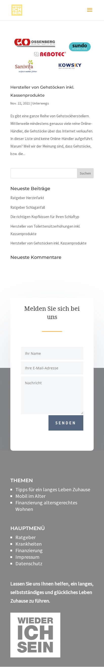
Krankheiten (28, 544)
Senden (66, 422)
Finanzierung (29, 550)
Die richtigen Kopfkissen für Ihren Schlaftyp (44, 216)
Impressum (27, 557)
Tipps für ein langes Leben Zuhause (52, 489)
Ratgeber (25, 537)
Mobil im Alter (30, 496)
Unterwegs (40, 103)
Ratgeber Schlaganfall (27, 207)
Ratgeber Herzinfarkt (27, 197)
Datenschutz (28, 563)
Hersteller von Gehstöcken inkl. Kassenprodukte (48, 243)
